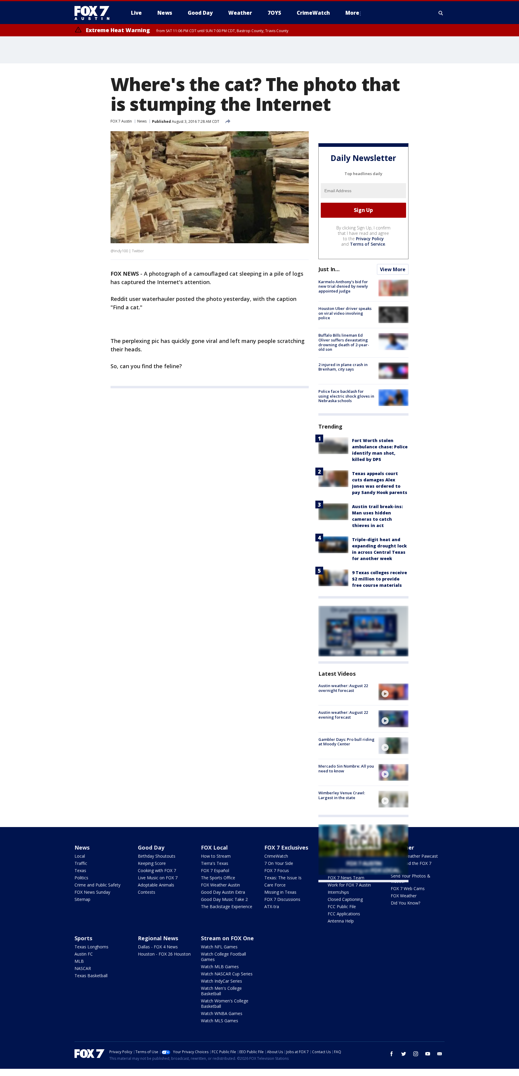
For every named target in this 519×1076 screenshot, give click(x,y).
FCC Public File (342, 906)
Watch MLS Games (219, 1020)
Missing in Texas (280, 892)
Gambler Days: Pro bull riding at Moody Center (346, 742)
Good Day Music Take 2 (224, 899)
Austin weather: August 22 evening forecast (343, 715)
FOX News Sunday (92, 892)
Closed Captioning (345, 899)
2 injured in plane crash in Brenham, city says (343, 367)
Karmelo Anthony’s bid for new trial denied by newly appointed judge (343, 286)
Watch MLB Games (220, 966)
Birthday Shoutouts (156, 856)
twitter (403, 1054)
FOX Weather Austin (220, 885)
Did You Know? (405, 903)
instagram (415, 1054)
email (440, 1054)
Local (79, 856)
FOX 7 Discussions (282, 899)
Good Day (151, 847)
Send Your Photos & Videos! (410, 878)
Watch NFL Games (219, 947)
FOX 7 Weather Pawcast (414, 856)
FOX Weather (404, 896)
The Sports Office (218, 878)
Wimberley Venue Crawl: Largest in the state (341, 795)
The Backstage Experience (226, 906)
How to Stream (216, 856)
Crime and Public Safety (97, 885)
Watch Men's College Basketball (221, 990)
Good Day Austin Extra (223, 892)
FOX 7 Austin (121, 121)
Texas (80, 870)
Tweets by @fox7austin (344, 889)
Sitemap (82, 899)
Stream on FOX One (227, 938)
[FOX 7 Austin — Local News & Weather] (94, 13)
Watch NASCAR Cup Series (227, 974)
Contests (146, 892)
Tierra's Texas (214, 863)
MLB (79, 961)
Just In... (329, 269)
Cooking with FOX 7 (157, 870)
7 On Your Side (278, 863)
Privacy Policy (370, 238)
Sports (83, 938)
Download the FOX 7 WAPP (411, 865)
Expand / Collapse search (441, 12)
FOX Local (214, 847)
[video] (393, 691)
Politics (81, 878)
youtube (427, 1054)
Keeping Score (152, 863)
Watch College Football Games (223, 956)
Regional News (158, 938)
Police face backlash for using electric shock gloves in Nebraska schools (346, 396)
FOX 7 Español (215, 870)
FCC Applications (344, 914)
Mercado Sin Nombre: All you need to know (346, 768)
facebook (391, 1054)
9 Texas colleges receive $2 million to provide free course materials (379, 579)
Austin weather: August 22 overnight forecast (343, 688)
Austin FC (83, 954)
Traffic (80, 863)
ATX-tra (271, 906)
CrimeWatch (276, 856)
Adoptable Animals (156, 885)
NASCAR (82, 968)
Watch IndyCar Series (221, 981)
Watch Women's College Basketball (224, 1003)
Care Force (275, 885)
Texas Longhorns (91, 947)
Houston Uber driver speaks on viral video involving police (345, 313)
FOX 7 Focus (276, 870)
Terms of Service (367, 244)
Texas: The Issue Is (283, 878)
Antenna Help (341, 921)
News (142, 121)
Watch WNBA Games (221, 1013)
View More (392, 269)
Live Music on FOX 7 (158, 878)
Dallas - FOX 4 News (158, 947)
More (352, 12)
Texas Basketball (91, 975)
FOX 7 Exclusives (286, 847)
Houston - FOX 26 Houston (164, 954)
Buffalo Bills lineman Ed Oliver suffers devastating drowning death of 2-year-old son (343, 342)
